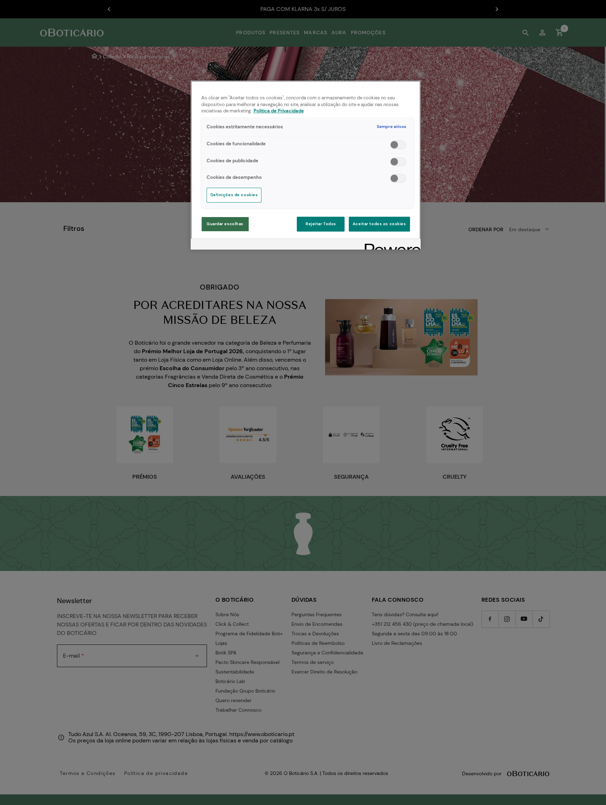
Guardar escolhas (225, 224)
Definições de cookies (234, 195)
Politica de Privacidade (279, 111)
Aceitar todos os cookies (379, 224)
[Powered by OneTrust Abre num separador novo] (390, 245)
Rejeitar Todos (321, 224)
